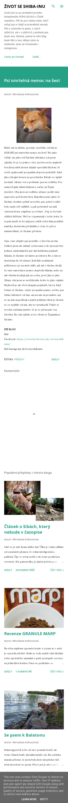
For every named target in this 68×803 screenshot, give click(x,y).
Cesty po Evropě (14, 56)
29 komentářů (25, 570)
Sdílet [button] (55, 359)
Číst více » (57, 570)
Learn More (28, 799)
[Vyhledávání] (53, 6)
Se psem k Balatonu (24, 735)
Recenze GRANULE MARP (30, 633)
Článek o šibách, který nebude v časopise (27, 529)
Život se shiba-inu (24, 6)
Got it (44, 799)
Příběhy (19, 359)
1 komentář (24, 671)
